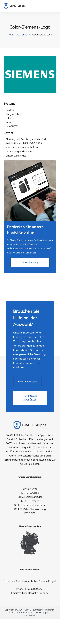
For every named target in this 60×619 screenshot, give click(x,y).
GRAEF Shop (30, 488)
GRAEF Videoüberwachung (30, 509)
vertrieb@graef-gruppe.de (33, 592)
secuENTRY (12, 126)
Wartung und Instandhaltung (22, 147)
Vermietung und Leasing (19, 151)
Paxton (10, 109)
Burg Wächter (14, 114)
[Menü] (55, 6)
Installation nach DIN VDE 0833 (24, 143)
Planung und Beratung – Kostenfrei (26, 139)
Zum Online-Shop (29, 262)
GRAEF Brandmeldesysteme (30, 505)
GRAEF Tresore (30, 500)
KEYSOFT (30, 513)
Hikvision (11, 118)
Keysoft (10, 122)
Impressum (30, 615)
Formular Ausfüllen (30, 397)
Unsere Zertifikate (16, 155)
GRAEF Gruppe (30, 492)
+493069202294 (27, 381)
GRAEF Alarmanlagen (30, 496)
